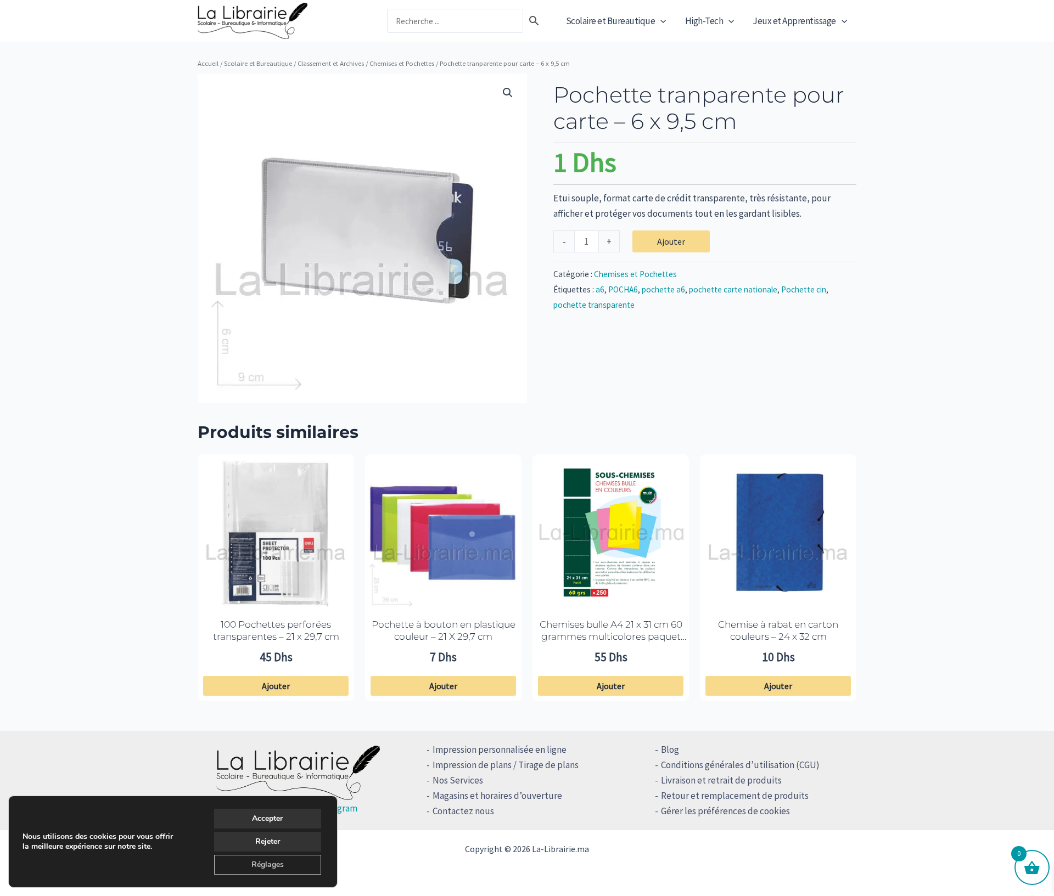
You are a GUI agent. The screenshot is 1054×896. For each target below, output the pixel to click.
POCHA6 (623, 289)
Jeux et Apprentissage (794, 21)
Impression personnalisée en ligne (500, 749)
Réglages (267, 864)
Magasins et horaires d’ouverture (497, 796)
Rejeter (267, 841)
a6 (600, 289)
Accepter (267, 818)
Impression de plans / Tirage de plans (506, 765)
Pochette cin (803, 289)
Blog (670, 749)
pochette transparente (594, 305)
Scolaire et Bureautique (610, 21)
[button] (660, 21)
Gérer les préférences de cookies (725, 811)
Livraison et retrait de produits (721, 780)
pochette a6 (663, 289)
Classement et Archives (331, 63)
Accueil (208, 63)
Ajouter (671, 241)
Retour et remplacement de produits (735, 796)
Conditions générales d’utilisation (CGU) (740, 765)
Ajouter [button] (276, 685)
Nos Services (458, 780)
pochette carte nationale (733, 289)
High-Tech (704, 21)
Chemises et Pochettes (401, 63)
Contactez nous (463, 811)
